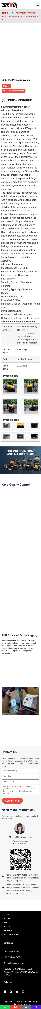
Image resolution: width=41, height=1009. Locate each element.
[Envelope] (15, 1007)
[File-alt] (36, 1007)
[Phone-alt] (26, 1007)
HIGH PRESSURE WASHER (22, 13)
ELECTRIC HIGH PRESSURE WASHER (20, 16)
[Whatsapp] (5, 1007)
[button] (38, 4)
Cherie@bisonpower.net (20, 837)
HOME (5, 13)
